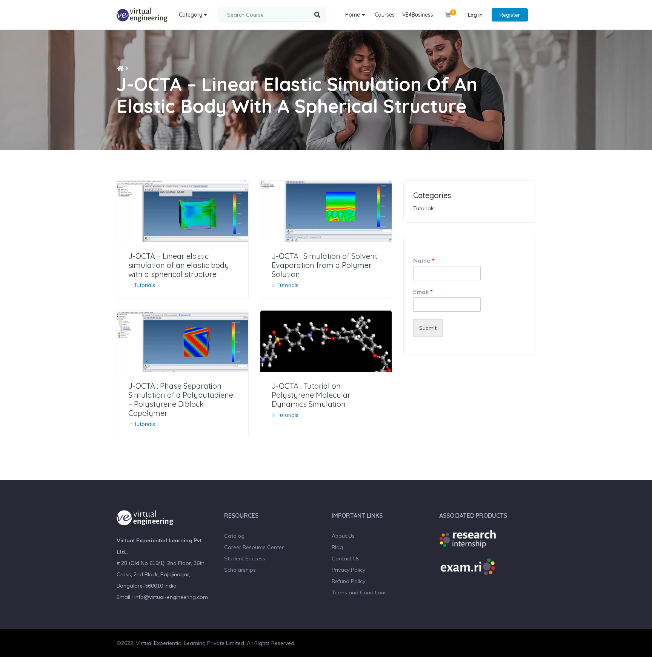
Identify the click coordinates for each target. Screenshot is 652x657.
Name (424, 260)
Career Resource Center (254, 547)
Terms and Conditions (359, 592)
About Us (343, 535)
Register (510, 14)
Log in (475, 14)
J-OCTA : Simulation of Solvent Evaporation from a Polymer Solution (324, 265)
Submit (428, 328)
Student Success (244, 558)
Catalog (234, 535)
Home (352, 14)
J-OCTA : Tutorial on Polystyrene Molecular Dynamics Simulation (311, 395)
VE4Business (417, 14)
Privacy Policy (348, 569)
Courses (385, 14)
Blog (337, 547)
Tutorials (144, 285)
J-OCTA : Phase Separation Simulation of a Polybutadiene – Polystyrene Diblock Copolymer (180, 400)
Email (423, 291)
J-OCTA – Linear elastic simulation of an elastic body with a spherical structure (178, 265)
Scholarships (240, 569)
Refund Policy (348, 581)
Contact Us (346, 558)
